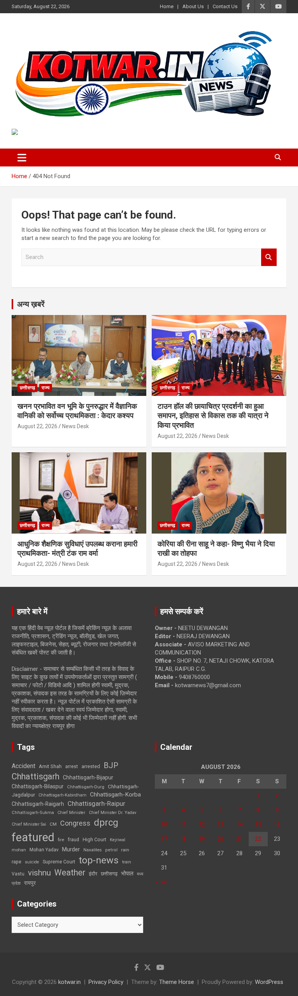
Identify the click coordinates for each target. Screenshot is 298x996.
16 (277, 824)
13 (220, 824)
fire (61, 839)
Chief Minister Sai (29, 824)
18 (183, 838)
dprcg (106, 822)
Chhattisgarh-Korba (115, 794)
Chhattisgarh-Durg (85, 786)
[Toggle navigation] (22, 157)
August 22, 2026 (37, 426)
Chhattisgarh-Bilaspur (38, 786)
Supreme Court (59, 862)
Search (269, 257)
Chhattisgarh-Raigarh (38, 804)
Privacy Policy (105, 981)
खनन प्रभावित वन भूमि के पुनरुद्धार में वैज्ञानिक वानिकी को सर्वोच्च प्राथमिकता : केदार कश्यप (77, 411)
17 (164, 838)
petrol (111, 849)
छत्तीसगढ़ (109, 874)
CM (53, 824)
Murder (71, 849)
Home (166, 6)
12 (202, 824)
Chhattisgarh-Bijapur (88, 777)
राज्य (46, 387)
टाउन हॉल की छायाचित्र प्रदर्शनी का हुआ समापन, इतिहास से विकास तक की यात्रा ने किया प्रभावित (213, 416)
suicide (32, 862)
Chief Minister (71, 812)
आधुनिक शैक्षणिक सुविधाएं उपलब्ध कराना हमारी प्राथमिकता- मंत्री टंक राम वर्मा (77, 548)
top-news (99, 860)
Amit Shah (50, 766)
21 (239, 838)
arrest (71, 766)
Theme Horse (176, 981)
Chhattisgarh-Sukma (33, 812)
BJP (111, 765)
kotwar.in (69, 981)
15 (258, 824)
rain (125, 849)
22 (258, 838)
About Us (193, 6)
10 (164, 824)
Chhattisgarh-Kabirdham (62, 795)
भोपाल (127, 873)
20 (220, 838)
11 (183, 824)
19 (202, 838)
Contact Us (225, 6)
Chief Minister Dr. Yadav (112, 812)
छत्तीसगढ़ (27, 387)
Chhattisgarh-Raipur (96, 803)
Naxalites (92, 849)
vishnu (39, 872)
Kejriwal (117, 839)
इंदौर (93, 874)
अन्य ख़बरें (31, 304)
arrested (90, 766)
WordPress (269, 981)
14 (239, 824)
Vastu (18, 874)
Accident (23, 766)
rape (16, 862)
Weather (69, 872)
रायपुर (30, 883)
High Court (94, 839)
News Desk (75, 426)
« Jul (160, 882)
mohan (19, 849)
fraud (73, 839)
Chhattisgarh (35, 776)
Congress (75, 823)
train (126, 862)
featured (33, 837)
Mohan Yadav (44, 849)
